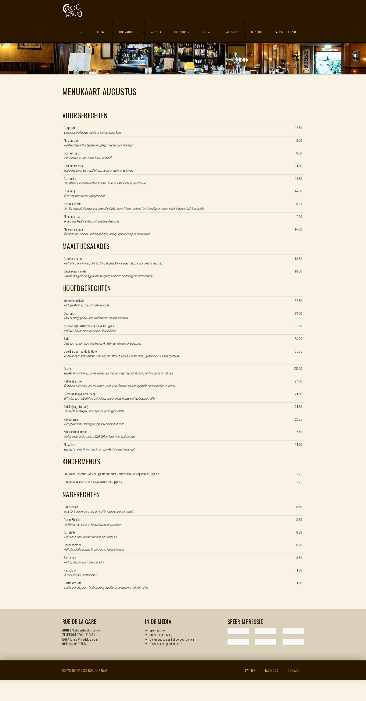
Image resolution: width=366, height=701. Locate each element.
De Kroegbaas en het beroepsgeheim (172, 639)
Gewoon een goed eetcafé (166, 643)
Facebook (271, 670)
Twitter (250, 670)
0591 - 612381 (288, 31)
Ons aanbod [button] (127, 31)
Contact (256, 31)
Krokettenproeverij (161, 634)
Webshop (232, 31)
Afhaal (101, 31)
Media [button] (206, 31)
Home (80, 31)
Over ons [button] (180, 31)
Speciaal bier (158, 630)
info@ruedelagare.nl (85, 639)
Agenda (156, 31)
